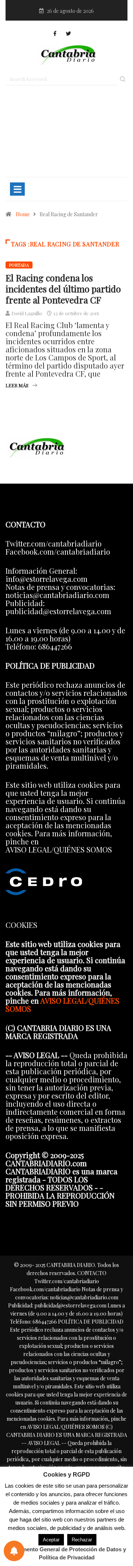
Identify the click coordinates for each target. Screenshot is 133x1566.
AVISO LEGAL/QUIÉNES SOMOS (62, 1005)
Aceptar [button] (51, 1539)
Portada (19, 265)
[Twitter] (68, 33)
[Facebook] (55, 33)
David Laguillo (26, 313)
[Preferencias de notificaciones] (14, 1551)
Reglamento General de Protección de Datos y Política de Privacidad (66, 1553)
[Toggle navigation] (17, 189)
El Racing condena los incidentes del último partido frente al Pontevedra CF (63, 289)
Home (23, 214)
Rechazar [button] (82, 1539)
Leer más (17, 385)
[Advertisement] (66, 134)
